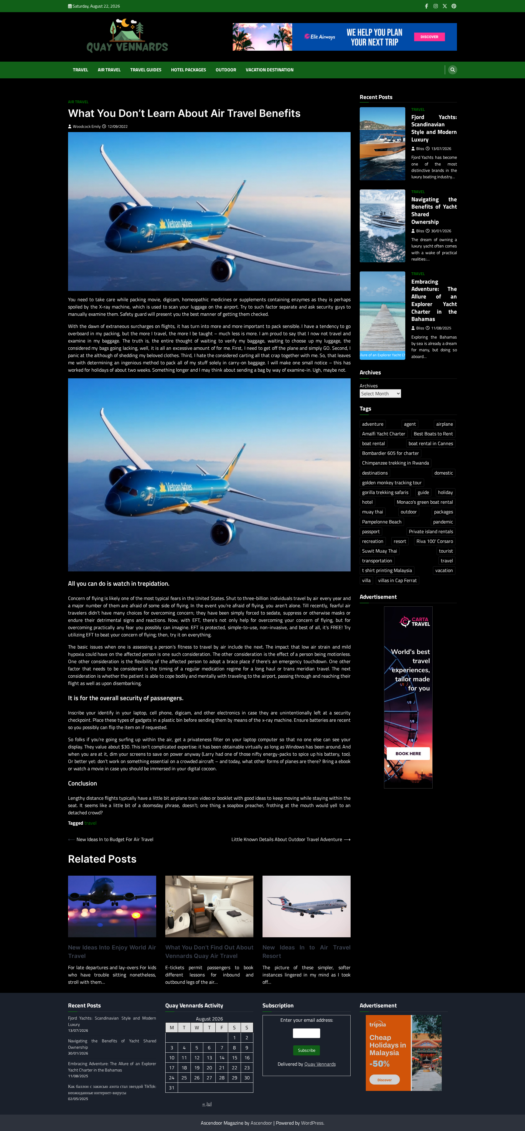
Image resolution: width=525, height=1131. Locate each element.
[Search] (452, 69)
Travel (80, 69)
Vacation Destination (269, 69)
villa (366, 580)
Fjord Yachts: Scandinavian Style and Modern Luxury (434, 128)
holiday (445, 492)
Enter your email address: (306, 1020)
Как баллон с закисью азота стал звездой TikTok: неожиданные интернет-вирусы (112, 1089)
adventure (372, 424)
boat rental (373, 443)
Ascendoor (261, 1122)
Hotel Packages (188, 69)
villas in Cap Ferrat (397, 580)
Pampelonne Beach (382, 521)
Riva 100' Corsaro (435, 541)
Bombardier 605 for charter (390, 453)
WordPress (312, 1122)
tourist (446, 550)
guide (423, 492)
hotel (367, 502)
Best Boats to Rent (433, 433)
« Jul (207, 1103)
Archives (369, 385)
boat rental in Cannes (431, 443)
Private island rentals (431, 531)
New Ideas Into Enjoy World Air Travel (112, 952)
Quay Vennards (320, 1064)
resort (400, 541)
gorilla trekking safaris (385, 492)
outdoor (409, 511)
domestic (443, 472)
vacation (444, 570)
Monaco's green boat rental (425, 502)
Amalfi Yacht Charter (383, 433)
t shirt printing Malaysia (387, 570)
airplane (444, 424)
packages (443, 511)
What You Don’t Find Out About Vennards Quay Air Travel (209, 952)
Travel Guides (145, 69)
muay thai (372, 511)
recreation (372, 541)
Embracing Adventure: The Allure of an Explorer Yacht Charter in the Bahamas (434, 300)
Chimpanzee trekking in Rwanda (395, 463)
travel (90, 822)
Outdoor (226, 69)
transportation (377, 560)
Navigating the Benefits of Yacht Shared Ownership (434, 210)
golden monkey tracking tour (392, 482)
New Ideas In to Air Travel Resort (306, 952)
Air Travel (109, 69)
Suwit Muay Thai (379, 550)
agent (410, 424)
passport (371, 531)
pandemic (443, 521)
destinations (375, 472)
